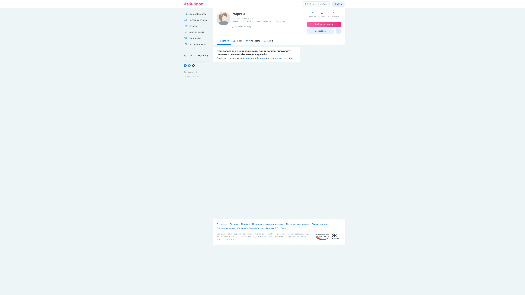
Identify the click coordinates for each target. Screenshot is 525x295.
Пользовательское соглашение (267, 224)
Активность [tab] (254, 40)
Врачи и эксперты (226, 228)
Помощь (245, 224)
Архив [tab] (270, 40)
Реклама (234, 224)
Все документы (319, 224)
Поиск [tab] (239, 40)
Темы (283, 228)
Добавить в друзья (324, 24)
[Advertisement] (324, 87)
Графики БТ (272, 228)
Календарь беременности (250, 228)
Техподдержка (190, 72)
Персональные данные (297, 224)
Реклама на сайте (191, 77)
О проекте (222, 224)
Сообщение (320, 31)
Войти (338, 4)
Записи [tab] (225, 40)
